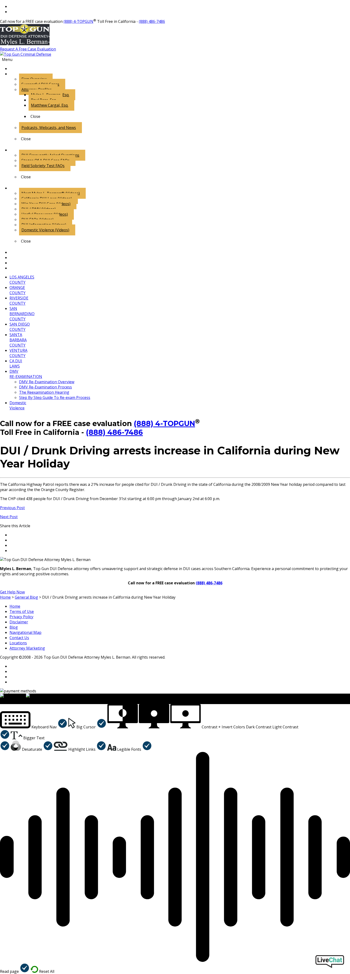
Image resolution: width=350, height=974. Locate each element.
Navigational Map (25, 632)
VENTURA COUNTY (18, 353)
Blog (14, 627)
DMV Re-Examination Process (45, 387)
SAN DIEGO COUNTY (20, 327)
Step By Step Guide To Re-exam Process (54, 397)
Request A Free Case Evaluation (28, 49)
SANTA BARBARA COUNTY (18, 340)
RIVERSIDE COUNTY (19, 300)
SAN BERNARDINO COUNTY (22, 314)
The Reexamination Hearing (44, 392)
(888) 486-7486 (152, 21)
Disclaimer (19, 622)
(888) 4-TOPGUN (78, 21)
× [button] (1, 701)
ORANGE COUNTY (17, 290)
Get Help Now (12, 592)
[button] (33, 727)
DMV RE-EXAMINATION (26, 374)
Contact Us (19, 637)
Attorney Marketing (27, 648)
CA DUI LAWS (16, 363)
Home (15, 606)
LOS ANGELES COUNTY (22, 279)
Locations (18, 643)
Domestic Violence (18, 405)
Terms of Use (22, 611)
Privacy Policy (21, 616)
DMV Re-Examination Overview (46, 381)
